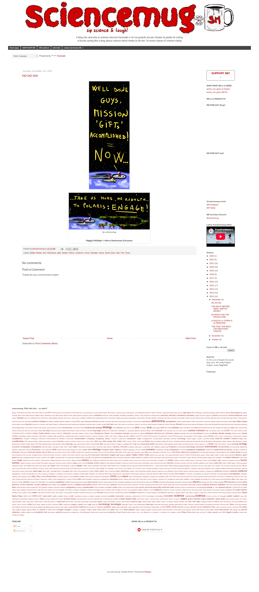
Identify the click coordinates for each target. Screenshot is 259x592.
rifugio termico (186, 490)
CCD (231, 430)
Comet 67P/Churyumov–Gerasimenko (180, 436)
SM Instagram (213, 205)
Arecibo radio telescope (212, 418)
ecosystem (25, 447)
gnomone (108, 457)
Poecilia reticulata (144, 484)
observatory (180, 479)
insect (80, 463)
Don (101, 444)
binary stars (38, 428)
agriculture (187, 413)
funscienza (105, 455)
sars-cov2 (47, 496)
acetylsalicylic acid (131, 413)
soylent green (163, 499)
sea (212, 496)
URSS (168, 507)
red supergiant (132, 490)
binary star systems (26, 428)
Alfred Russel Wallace (33, 415)
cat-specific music (215, 430)
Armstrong (15, 421)
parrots (95, 482)
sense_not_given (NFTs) (217, 92)
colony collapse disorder (121, 436)
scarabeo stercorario (116, 496)
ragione (50, 490)
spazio (100, 502)
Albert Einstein (220, 413)
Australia (224, 421)
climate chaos (236, 433)
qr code (215, 487)
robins (61, 492)
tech (97, 504)
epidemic (15, 450)
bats (112, 424)
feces (101, 452)
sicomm (36, 499)
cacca (136, 431)
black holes (190, 428)
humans (237, 460)
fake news (54, 452)
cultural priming (33, 441)
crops (245, 438)
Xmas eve (191, 512)
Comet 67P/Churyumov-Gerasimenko (154, 436)
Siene (42, 499)
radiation (23, 490)
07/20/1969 (20, 413)
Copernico (114, 438)
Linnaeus (41, 468)
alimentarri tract (50, 415)
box (44, 431)
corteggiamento (147, 438)
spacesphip (93, 501)
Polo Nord (229, 484)
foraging (34, 455)
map (35, 471)
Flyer (228, 452)
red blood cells (110, 490)
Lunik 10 (144, 468)
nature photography (135, 476)
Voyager (60, 510)
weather (148, 510)
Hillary (74, 460)
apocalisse (124, 418)
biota (133, 428)
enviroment (199, 447)
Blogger (148, 572)
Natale (64, 253)
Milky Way (36, 476)
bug (94, 431)
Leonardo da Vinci (236, 466)
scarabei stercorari (101, 496)
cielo (191, 433)
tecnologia (116, 504)
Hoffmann (96, 460)
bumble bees (113, 430)
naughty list (154, 476)
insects (90, 463)
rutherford (170, 492)
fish (174, 452)
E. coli (206, 444)
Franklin (63, 455)
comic (216, 436)
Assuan (88, 421)
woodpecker (66, 512)
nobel (79, 479)
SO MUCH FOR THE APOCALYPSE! (220, 316)
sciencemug (190, 496)
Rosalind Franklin (78, 492)
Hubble (170, 460)
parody (84, 482)
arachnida (166, 418)
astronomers (137, 421)
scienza (200, 495)
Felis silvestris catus (137, 452)
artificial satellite (53, 421)
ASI (78, 421)
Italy (220, 463)
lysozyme (167, 468)
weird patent (178, 510)
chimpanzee (98, 433)
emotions (116, 447)
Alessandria (235, 413)
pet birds (142, 482)
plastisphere (87, 485)
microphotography (223, 474)
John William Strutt (30, 466)
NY (166, 479)
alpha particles (78, 415)
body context (239, 428)
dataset (159, 441)
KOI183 (140, 466)
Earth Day (217, 444)
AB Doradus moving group (116, 413)
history (85, 460)
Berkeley (173, 424)
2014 (211, 289)
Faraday (78, 452)
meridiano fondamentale (80, 474)
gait (118, 455)
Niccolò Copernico (27, 479)
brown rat (79, 430)
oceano (191, 479)
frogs (86, 455)
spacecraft (61, 502)
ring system (198, 490)
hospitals (161, 460)
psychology (208, 487)
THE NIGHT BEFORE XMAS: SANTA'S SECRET (220, 308)
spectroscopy (136, 502)
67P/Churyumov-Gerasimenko (61, 413)
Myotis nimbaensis (95, 476)
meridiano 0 (52, 474)
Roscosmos (89, 492)
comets (211, 436)
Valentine (199, 507)
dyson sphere (199, 444)
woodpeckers (75, 512)
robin (57, 492)
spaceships (85, 501)
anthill (32, 418)
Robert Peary (50, 492)
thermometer (243, 504)
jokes (41, 466)
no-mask (69, 479)
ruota (159, 492)
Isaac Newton (209, 463)
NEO (215, 476)
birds (149, 427)
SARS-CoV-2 (37, 496)
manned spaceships (26, 471)
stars (198, 501)
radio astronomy (31, 490)
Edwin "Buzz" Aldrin (65, 447)
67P (49, 413)
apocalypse (132, 418)
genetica (232, 455)
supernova (66, 504)
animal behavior (223, 415)
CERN (239, 430)
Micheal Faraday (168, 474)
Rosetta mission (109, 492)
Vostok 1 (43, 510)
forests (40, 455)
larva (196, 466)
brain (48, 431)
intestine (170, 463)
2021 (211, 263)
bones (36, 430)
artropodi (73, 421)
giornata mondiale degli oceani (78, 457)
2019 (211, 270)
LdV (213, 466)
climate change (224, 433)
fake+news (62, 452)
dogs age (77, 444)
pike (208, 482)
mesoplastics (126, 474)
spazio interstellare (109, 501)
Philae (156, 482)
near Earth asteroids (196, 476)
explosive (236, 450)
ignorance (52, 463)
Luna (129, 468)
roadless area (16, 492)
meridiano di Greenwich (64, 474)
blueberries (219, 428)
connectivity (70, 438)
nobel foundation (86, 479)
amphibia (116, 415)
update (113, 507)
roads (34, 492)
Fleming (218, 452)
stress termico (22, 504)
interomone (138, 463)
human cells (216, 460)
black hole (183, 428)
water (112, 510)
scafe (71, 496)
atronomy (207, 421)
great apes (157, 457)
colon (111, 436)
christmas (149, 433)
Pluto (100, 484)
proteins (183, 487)
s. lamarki (177, 492)
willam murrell (31, 512)
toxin (62, 507)
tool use (57, 507)
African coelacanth (163, 413)
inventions (177, 463)
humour (16, 463)
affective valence (150, 413)
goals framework (118, 457)
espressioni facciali (63, 450)
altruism (85, 415)
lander (162, 466)
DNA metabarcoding (45, 444)
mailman (217, 468)
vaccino (193, 507)
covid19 (226, 438)
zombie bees (243, 512)
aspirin (82, 421)
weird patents (186, 510)
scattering (128, 496)
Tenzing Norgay (199, 504)
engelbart (157, 447)
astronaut (115, 421)
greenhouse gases (172, 457)
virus (34, 510)
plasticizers (71, 484)
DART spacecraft (138, 441)
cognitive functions (85, 436)
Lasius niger (207, 466)
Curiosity (60, 441)
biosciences (127, 428)
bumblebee (121, 430)
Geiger (207, 455)
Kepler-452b (107, 466)
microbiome (205, 474)
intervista (163, 463)
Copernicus (122, 438)
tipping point (42, 507)
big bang (221, 424)
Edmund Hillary (47, 447)
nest (218, 476)
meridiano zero (93, 474)
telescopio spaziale (167, 504)
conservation (79, 438)
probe (115, 487)
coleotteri (101, 436)
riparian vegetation (226, 490)
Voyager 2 (76, 510)
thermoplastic (16, 507)
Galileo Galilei (143, 455)
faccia (44, 452)
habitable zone (220, 457)
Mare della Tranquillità (50, 471)
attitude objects (216, 421)
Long (102, 468)
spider (154, 501)
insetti (96, 463)
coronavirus (131, 439)
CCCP (227, 430)
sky (89, 499)
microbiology (197, 474)
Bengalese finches (163, 424)
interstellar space (148, 463)
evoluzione (174, 449)
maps (39, 471)
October (215, 339)
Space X (53, 501)
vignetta (29, 510)
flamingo (206, 452)
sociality (115, 499)
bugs (99, 430)
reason (102, 490)
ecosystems (36, 447)
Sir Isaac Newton (50, 499)
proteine (177, 487)
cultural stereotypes (44, 441)
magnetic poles (209, 468)
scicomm (168, 496)
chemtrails (74, 433)
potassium (34, 487)
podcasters (128, 484)
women (59, 512)
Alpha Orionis (68, 415)
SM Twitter (211, 208)
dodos (63, 444)
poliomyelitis (192, 484)
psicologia (200, 487)
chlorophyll (133, 433)
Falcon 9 (69, 452)
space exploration (208, 499)
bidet (209, 424)
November (216, 336)
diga (234, 441)
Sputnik (176, 501)
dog (67, 444)
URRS (164, 507)
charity (35, 433)
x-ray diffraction (145, 512)
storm (245, 501)
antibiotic (83, 418)
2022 (211, 259)
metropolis (149, 474)
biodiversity (90, 427)
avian (229, 421)
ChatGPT (59, 433)
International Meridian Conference (118, 463)
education (55, 447)
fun (89, 455)
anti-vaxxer (67, 418)
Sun (61, 504)
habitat (228, 457)
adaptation (141, 413)
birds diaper (156, 428)
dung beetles (159, 444)
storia (240, 502)
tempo (185, 504)
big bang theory (229, 424)
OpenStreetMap (225, 479)
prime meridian (99, 487)
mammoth (230, 468)
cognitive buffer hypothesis (56, 436)
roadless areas (26, 492)
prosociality (157, 487)
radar (18, 490)
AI (192, 413)
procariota (126, 487)
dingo (32, 444)
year (220, 512)
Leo (222, 466)
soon (138, 499)
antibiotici (89, 418)
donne (109, 444)
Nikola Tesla (52, 479)
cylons (92, 441)
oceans (197, 479)
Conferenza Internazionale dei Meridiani (51, 438)
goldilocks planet (148, 457)
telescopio (157, 504)
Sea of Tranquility (220, 496)
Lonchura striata (94, 468)
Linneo (51, 468)
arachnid (160, 418)
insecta (84, 463)
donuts (113, 444)
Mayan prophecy (200, 471)
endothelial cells (148, 447)
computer (26, 438)
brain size (54, 430)
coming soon (228, 436)
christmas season (172, 433)
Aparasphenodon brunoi (104, 418)
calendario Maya (144, 430)
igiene (47, 463)
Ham (241, 457)
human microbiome (228, 460)
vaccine (180, 507)
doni (44, 253)
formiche (57, 455)
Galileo (135, 455)
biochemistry (67, 428)
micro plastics (180, 474)
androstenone (155, 415)
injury (75, 463)
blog (196, 428)
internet (131, 463)
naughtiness (146, 476)
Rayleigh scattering (86, 490)
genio (245, 455)
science (179, 495)
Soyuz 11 (172, 499)
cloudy (28, 436)
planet (244, 482)
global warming (99, 457)
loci (83, 468)
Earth (211, 444)
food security (27, 455)
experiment (209, 450)
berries (185, 424)
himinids (78, 460)
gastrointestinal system (176, 455)
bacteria (29, 424)
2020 (211, 267)
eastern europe (226, 444)
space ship (25, 501)
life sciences (28, 468)
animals (20, 418)
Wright (119, 512)
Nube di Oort (147, 479)
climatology (22, 436)
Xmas (127, 253)
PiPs (226, 482)
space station (34, 501)
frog (82, 455)
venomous (223, 507)
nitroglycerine (61, 479)
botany (40, 430)
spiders (158, 501)
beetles (154, 424)
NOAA (74, 479)
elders (94, 447)
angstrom (209, 415)
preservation (88, 487)
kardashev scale (68, 466)
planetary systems (33, 485)
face (49, 452)
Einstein (88, 447)
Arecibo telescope (226, 418)
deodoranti (196, 441)
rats (66, 490)
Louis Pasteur (118, 468)
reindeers (79, 253)
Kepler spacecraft (89, 466)
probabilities (108, 487)
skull (77, 499)
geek (198, 455)
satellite (54, 496)
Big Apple (215, 424)
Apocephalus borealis (144, 418)
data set (153, 441)
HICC (69, 460)
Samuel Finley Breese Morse (222, 492)
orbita (237, 479)
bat (108, 424)
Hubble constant (179, 460)
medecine (218, 471)
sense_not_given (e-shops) (218, 89)
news (14, 479)
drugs (139, 444)
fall (73, 452)
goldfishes (139, 457)
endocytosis (138, 447)
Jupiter (52, 466)
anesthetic (191, 415)
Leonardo (227, 466)
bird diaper (143, 428)
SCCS (144, 496)
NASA (113, 476)
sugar (38, 504)
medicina (233, 471)
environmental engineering (238, 447)
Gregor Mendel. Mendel (194, 457)
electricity (100, 447)
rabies (14, 490)
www (133, 512)
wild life (244, 510)
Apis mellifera (116, 418)
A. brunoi (95, 413)
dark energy (107, 441)
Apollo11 (154, 418)
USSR (174, 507)
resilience (158, 490)
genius (14, 457)
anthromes (44, 418)
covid (212, 439)
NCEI (171, 476)
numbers (155, 479)
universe (107, 507)
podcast (113, 485)
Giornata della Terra (61, 457)
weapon (143, 510)
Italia (216, 463)
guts (213, 457)
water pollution (129, 510)
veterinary (235, 507)
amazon (91, 415)
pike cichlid (213, 482)
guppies (204, 457)
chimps (107, 433)
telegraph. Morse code (129, 504)
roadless (243, 490)
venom (217, 507)
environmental (223, 447)
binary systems (57, 428)
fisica (183, 452)
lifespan (35, 468)
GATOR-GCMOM (190, 455)
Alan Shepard (211, 413)
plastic (64, 484)
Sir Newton (59, 499)
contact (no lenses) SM (72, 48)
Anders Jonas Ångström (143, 415)
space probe (220, 499)
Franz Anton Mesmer (74, 455)
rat (57, 490)
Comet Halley (197, 436)
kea (75, 466)
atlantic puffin (181, 421)
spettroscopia (146, 501)
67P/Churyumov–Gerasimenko (82, 413)
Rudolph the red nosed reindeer (146, 492)
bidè (206, 424)
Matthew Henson (173, 471)
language (181, 466)
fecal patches (94, 452)
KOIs (151, 466)
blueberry (227, 428)
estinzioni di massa (76, 450)
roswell (117, 492)
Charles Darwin (44, 433)
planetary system (19, 485)
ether (90, 450)
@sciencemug (213, 218)
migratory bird (16, 476)
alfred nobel (21, 415)
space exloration (194, 499)
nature (125, 476)
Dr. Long (133, 444)
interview (157, 463)
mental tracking (26, 474)
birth (162, 428)
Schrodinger (150, 496)
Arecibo (187, 418)
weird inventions (168, 510)
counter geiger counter (194, 438)
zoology (21, 515)
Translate (61, 56)
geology (31, 457)
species (118, 501)
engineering (164, 447)
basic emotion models (99, 424)
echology (235, 444)
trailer (66, 507)
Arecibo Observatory (197, 418)
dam (96, 441)
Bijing (18, 428)
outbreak (26, 482)
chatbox (53, 433)
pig (202, 482)
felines (121, 452)
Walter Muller (97, 510)
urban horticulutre (145, 507)
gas (160, 455)
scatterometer (136, 496)
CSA (25, 441)
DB (167, 441)
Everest (138, 450)
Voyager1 (83, 510)
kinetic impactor (132, 466)
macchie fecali (176, 468)
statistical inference (207, 501)
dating (164, 441)
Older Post (190, 338)
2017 (211, 278)
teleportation (141, 504)
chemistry (67, 433)
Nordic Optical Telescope (127, 479)
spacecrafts (69, 501)
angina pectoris (200, 415)
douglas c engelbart (122, 444)
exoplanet (191, 449)
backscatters (16, 424)
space (184, 498)
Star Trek (120, 253)
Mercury (34, 474)
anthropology (53, 418)
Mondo (49, 476)
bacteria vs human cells (40, 424)
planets (44, 484)
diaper (225, 441)
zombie (235, 512)
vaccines (187, 507)
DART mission (127, 441)
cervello (244, 430)
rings (204, 490)
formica (45, 455)
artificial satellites (64, 421)
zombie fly (15, 515)
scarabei (91, 496)
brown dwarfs (70, 430)
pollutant (206, 485)
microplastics (234, 474)
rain (54, 490)
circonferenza (198, 433)
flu (225, 452)
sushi (85, 504)
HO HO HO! (216, 303)
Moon (54, 476)
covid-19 (218, 438)
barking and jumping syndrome (81, 424)
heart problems (35, 460)
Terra (231, 504)
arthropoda (28, 421)
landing (175, 466)
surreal (80, 504)
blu (211, 428)
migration (244, 474)
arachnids (173, 418)
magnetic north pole (197, 468)
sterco (216, 502)
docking (54, 444)
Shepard (31, 499)
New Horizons (235, 476)
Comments (20, 531)
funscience (95, 455)
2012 (211, 296)
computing (33, 438)
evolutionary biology (162, 450)
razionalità (96, 490)
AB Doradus (103, 413)
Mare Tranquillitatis (63, 471)
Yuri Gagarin (227, 512)
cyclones (73, 441)
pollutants (213, 485)
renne (87, 253)
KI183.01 (114, 466)
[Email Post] (62, 249)
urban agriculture (133, 507)
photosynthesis (187, 482)
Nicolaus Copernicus (41, 479)
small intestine (97, 499)
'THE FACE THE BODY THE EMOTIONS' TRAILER (221, 328)
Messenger (135, 474)
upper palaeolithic (122, 507)
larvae (201, 466)
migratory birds (26, 476)
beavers (138, 424)
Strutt (34, 504)
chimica (86, 433)
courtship (206, 438)
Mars (71, 471)
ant (29, 418)
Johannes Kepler (17, 466)
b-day (233, 421)
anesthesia (181, 415)
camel (153, 430)
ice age (32, 463)
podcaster (120, 484)
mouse (71, 476)
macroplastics (185, 468)
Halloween (235, 457)
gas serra (165, 455)
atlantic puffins (191, 421)
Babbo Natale (36, 253)
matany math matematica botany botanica (143, 471)
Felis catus (126, 452)
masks (101, 471)
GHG (49, 457)
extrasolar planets (35, 452)
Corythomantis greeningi (161, 438)
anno (25, 418)
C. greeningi (130, 430)
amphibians (130, 415)
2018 (211, 274)
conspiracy (90, 439)
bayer (116, 424)
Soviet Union (155, 499)
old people (204, 479)
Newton (18, 479)
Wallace (89, 510)
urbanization (155, 507)
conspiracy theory (103, 439)
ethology (96, 449)
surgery (74, 504)
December (216, 299)
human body (206, 460)
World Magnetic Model (87, 512)
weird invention (157, 510)
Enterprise (51, 253)
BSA (91, 430)
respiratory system (168, 490)
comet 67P (138, 436)
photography (170, 482)
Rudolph (94, 253)
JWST (58, 466)
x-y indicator (155, 512)
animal (215, 415)
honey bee (137, 460)
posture (28, 487)
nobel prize (96, 479)
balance (55, 424)
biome (115, 428)
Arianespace (243, 418)
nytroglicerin (171, 479)
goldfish (133, 457)
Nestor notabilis (225, 476)
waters (138, 510)
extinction (16, 452)
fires (165, 452)
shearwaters (23, 499)
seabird (229, 496)
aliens (42, 415)
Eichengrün (82, 447)
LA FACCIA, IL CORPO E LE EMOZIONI (221, 322)
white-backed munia (202, 510)
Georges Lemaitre (41, 457)
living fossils (77, 468)
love (125, 468)
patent (106, 482)
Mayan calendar (189, 471)
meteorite (142, 474)
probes (120, 487)
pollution (221, 484)
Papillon (67, 482)
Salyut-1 (197, 492)
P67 (36, 482)
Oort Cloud (211, 479)
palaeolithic (41, 482)
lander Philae (168, 466)
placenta (231, 482)
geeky (203, 455)
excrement (182, 450)
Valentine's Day (209, 507)
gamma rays (154, 455)
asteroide (101, 421)
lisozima (56, 468)
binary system (47, 428)
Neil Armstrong (208, 476)
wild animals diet (235, 510)
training (70, 507)
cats (222, 430)
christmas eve (159, 433)
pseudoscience (191, 487)
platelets (95, 484)
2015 (211, 285)
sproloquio (169, 501)
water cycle (119, 510)
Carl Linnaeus (167, 430)
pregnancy (71, 487)
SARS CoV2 (27, 496)
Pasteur (100, 482)
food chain (243, 452)
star (186, 501)
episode (28, 450)
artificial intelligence (40, 421)
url (160, 507)
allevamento (59, 415)
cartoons (200, 430)
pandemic (60, 482)
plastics (78, 484)
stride (29, 504)
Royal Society (124, 492)
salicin (183, 492)
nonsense (114, 479)
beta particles (192, 424)
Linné (46, 468)
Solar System (126, 499)
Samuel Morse (237, 492)
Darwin (147, 441)
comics (221, 436)
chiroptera (118, 433)
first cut (169, 452)
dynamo (191, 444)
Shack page (14, 48)
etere (85, 450)
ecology (243, 444)
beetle (150, 424)
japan (245, 463)
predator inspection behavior (56, 487)
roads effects (41, 492)
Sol (119, 499)
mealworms (210, 471)
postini (18, 487)
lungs (139, 468)
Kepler (79, 466)
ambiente (98, 415)
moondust (60, 476)
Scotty (208, 496)
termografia (208, 504)
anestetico (173, 415)
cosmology (181, 439)
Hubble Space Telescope (193, 460)
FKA (201, 452)
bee (142, 424)
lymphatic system (158, 468)
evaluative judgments (129, 450)
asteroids (108, 421)
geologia (26, 457)
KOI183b (146, 466)
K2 (61, 466)
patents (110, 482)
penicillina (127, 482)
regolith (140, 490)
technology (104, 504)
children (81, 433)
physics (197, 482)
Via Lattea (243, 507)
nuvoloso (161, 479)
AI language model (200, 413)
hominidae (125, 460)
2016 (211, 282)
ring (193, 490)
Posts (18, 526)
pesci (132, 482)
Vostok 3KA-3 (52, 510)
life (243, 466)
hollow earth (118, 460)
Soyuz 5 (178, 499)
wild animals (224, 510)
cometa (204, 436)
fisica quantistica (192, 452)
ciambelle (183, 433)
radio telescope (42, 490)
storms (14, 504)
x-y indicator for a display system (170, 512)
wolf (49, 512)
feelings (111, 452)
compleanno (17, 438)
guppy (210, 457)
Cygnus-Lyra (80, 441)
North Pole (139, 479)
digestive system (241, 441)
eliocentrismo (107, 447)
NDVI (174, 476)
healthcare (26, 460)
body (232, 428)
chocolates (140, 433)
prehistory (79, 487)
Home (110, 338)
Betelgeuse (201, 424)
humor (244, 460)
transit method (78, 507)
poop (245, 484)
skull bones (83, 499)
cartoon (191, 430)
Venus (230, 507)
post (14, 487)
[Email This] (67, 249)
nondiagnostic (104, 479)
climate (215, 433)
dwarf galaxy (178, 444)
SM (91, 499)
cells (235, 430)
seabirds (236, 496)
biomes (120, 428)
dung (143, 444)
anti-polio (60, 418)
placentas (239, 482)
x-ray (137, 512)
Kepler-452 (98, 466)
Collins (106, 436)
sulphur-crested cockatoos (50, 504)
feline (116, 452)
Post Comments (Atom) (46, 343)
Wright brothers (126, 512)
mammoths (237, 468)
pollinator (199, 484)
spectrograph (126, 501)
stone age (234, 501)
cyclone (66, 441)
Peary (115, 482)
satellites (60, 496)
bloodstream (206, 428)
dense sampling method (177, 441)
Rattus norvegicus (74, 490)
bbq (119, 424)
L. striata (156, 466)
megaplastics (16, 474)
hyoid (27, 463)
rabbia (245, 487)
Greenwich (182, 457)
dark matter (117, 441)
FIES (161, 452)
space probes (230, 499)
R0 (242, 487)
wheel (194, 510)
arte (23, 421)
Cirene (206, 433)
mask (96, 471)
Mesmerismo (117, 474)
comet (131, 436)
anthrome (37, 418)
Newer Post (28, 338)
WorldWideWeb (111, 512)
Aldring (228, 413)
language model (189, 466)
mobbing (43, 476)
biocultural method (79, 428)
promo (141, 487)
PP (40, 487)
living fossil (69, 468)
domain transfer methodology (89, 444)
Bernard (179, 424)
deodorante (189, 441)
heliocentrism (45, 460)
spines (163, 501)
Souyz (142, 499)
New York (244, 476)
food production (17, 455)
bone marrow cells (27, 430)
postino (23, 487)
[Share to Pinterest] (77, 249)
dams (100, 441)
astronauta (121, 421)
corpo (139, 439)
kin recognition (122, 466)
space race (239, 499)
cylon (87, 441)
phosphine (162, 482)
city (210, 433)
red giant (118, 490)
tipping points (50, 507)
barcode (68, 424)
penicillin (120, 482)
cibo (187, 433)
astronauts (129, 421)
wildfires (23, 512)
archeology (181, 418)
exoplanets (200, 449)
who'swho (56, 48)
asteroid (95, 421)
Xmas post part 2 (201, 512)
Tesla (236, 504)
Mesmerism (109, 474)
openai (218, 479)
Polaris (71, 253)
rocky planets (68, 492)
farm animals (85, 452)
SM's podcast (44, 48)
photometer (178, 482)
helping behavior (55, 460)
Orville (20, 482)
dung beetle (149, 444)
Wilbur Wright (214, 510)
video (14, 510)
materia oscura (162, 471)
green (164, 457)
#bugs (14, 413)
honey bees (145, 460)
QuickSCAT (236, 487)
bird (137, 427)
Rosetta (100, 493)
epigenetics (22, 450)
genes (227, 455)
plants (59, 484)
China (112, 433)
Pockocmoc (106, 484)
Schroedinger (159, 496)
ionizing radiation (198, 463)
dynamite (186, 444)
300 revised (43, 413)
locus (86, 468)
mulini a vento (79, 476)
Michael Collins (158, 474)
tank (93, 504)
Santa (101, 253)
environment (211, 446)
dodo (59, 444)
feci (104, 452)
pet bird (136, 482)
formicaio (51, 455)
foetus (232, 452)
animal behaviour (235, 415)
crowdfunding (17, 441)
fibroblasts (156, 452)
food (238, 452)
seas (242, 496)
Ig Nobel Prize (39, 463)
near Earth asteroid (183, 476)
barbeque (62, 424)
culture (54, 441)
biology (107, 427)
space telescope (44, 501)
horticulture (153, 460)
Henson (64, 460)
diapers (229, 441)
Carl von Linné (177, 430)
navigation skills (163, 476)
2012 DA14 (35, 413)
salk (186, 492)
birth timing (168, 428)
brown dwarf (62, 430)
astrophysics (171, 421)
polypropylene (237, 484)
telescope (149, 504)
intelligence (102, 463)
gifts (59, 253)
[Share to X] (72, 249)
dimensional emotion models (21, 444)
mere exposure (43, 474)
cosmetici (173, 438)
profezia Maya (134, 487)
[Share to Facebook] (74, 249)
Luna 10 (134, 468)
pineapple (220, 482)
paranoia (73, 482)
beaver (132, 424)
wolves (53, 512)
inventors (190, 463)
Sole (134, 499)
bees (145, 424)
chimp (91, 433)
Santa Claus (110, 253)
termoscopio (225, 504)
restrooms (178, 490)
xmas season (212, 512)
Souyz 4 (147, 499)
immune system (61, 463)
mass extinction (110, 471)
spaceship (77, 501)
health (19, 460)
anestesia (164, 415)
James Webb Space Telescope (232, 463)
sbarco (66, 496)
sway (89, 504)
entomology (190, 447)
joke (37, 466)
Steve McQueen (225, 501)
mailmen (223, 468)
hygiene (22, 463)
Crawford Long (236, 439)
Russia (164, 493)
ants (94, 418)
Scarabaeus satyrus (81, 496)
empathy (131, 447)
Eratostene (36, 450)
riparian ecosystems (213, 490)
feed (107, 452)
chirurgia (126, 433)
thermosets (34, 507)
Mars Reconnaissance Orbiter (84, 471)
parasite (79, 482)
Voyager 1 (68, 510)
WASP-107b (106, 510)
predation (44, 487)
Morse (66, 476)
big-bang (238, 424)
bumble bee (105, 430)
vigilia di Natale (21, 510)
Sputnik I (182, 501)
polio (169, 484)
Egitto (75, 447)
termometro (216, 504)
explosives (243, 450)
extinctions (23, 452)
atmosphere (200, 421)
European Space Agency (111, 450)
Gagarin (113, 455)
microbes (189, 474)
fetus (147, 452)
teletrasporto (178, 504)
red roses (124, 490)
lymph (150, 468)
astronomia (146, 421)
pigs (205, 482)
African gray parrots (176, 413)
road (238, 490)
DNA (36, 444)
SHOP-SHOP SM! (28, 48)
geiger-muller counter (217, 455)
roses (95, 492)
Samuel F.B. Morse (206, 492)
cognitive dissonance (72, 436)
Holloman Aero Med (106, 460)
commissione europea (240, 436)
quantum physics (225, 487)
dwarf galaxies (168, 444)
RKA (234, 490)
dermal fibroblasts (206, 441)
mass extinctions (122, 471)
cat (207, 431)
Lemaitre (217, 466)
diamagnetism (217, 441)
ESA (54, 449)
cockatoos (34, 436)
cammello (159, 431)
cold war (94, 436)
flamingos (212, 452)
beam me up (125, 424)
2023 (211, 256)
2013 (211, 293)
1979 (26, 413)
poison (153, 484)
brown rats (85, 430)
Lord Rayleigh (109, 468)
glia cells (91, 457)
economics (16, 447)
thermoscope (25, 507)
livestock (62, 468)
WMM (45, 512)
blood (200, 428)
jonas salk (46, 466)
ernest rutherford (46, 450)
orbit (233, 479)
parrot (89, 482)
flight (222, 452)
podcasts (135, 484)
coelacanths (42, 436)
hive (91, 460)
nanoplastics (106, 476)
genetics (239, 455)
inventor (183, 463)
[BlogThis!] (69, 249)
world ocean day (100, 512)
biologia (99, 427)
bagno (51, 424)
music (87, 476)
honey (131, 460)
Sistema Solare (70, 499)
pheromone (149, 482)
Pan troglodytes (51, 482)
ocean (186, 479)
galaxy (128, 455)
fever (151, 452)
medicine (242, 471)
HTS (165, 460)
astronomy (158, 421)
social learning (107, 499)
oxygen (32, 482)
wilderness (16, 512)
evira (143, 450)
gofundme (127, 457)
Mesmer (101, 474)
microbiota (213, 474)
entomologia (181, 447)
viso (38, 510)
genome (20, 457)
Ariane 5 (235, 418)
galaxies (122, 455)
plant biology (52, 484)
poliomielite (184, 484)
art (20, 421)
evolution (150, 449)
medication (225, 471)
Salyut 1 (191, 492)
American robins (107, 415)
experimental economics (223, 450)
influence (70, 463)
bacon (23, 424)
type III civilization (97, 507)
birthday (175, 427)
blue (214, 428)
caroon (185, 430)
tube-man (88, 507)
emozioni (123, 447)
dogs (71, 444)
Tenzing (190, 504)
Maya (181, 471)
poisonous (159, 484)
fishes (178, 452)
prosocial (148, 487)
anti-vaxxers (76, 418)
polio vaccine (175, 484)
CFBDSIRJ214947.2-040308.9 (22, 433)
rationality (61, 490)
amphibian (123, 415)
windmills (39, 512)
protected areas (168, 487)
